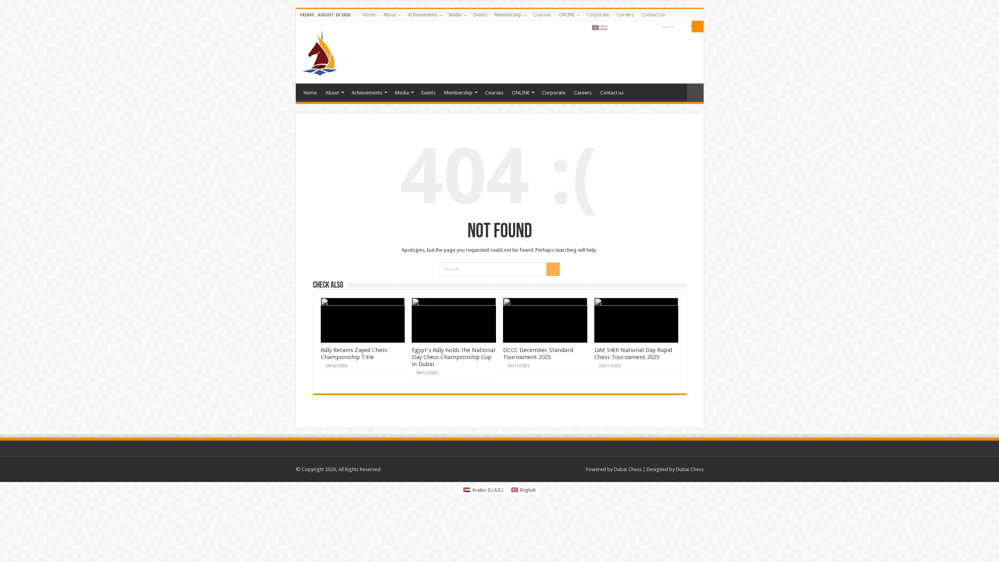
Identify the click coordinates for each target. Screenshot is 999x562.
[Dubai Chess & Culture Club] (319, 50)
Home (369, 15)
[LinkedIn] (636, 27)
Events (480, 15)
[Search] (698, 26)
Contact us (653, 15)
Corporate (598, 15)
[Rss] (614, 27)
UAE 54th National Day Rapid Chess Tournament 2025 (633, 354)
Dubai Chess (628, 469)
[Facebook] (621, 27)
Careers (625, 15)
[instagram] (651, 27)
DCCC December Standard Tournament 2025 (538, 354)
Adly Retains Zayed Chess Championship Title (354, 354)
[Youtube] (644, 27)
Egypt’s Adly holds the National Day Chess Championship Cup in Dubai (453, 357)
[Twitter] (629, 27)
